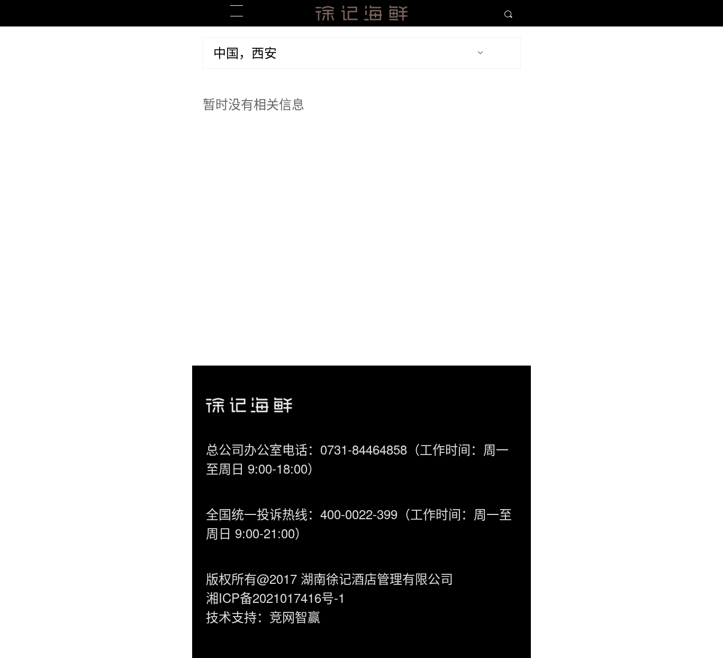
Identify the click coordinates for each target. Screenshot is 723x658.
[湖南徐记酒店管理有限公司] (361, 13)
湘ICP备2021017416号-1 (275, 597)
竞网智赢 (294, 616)
